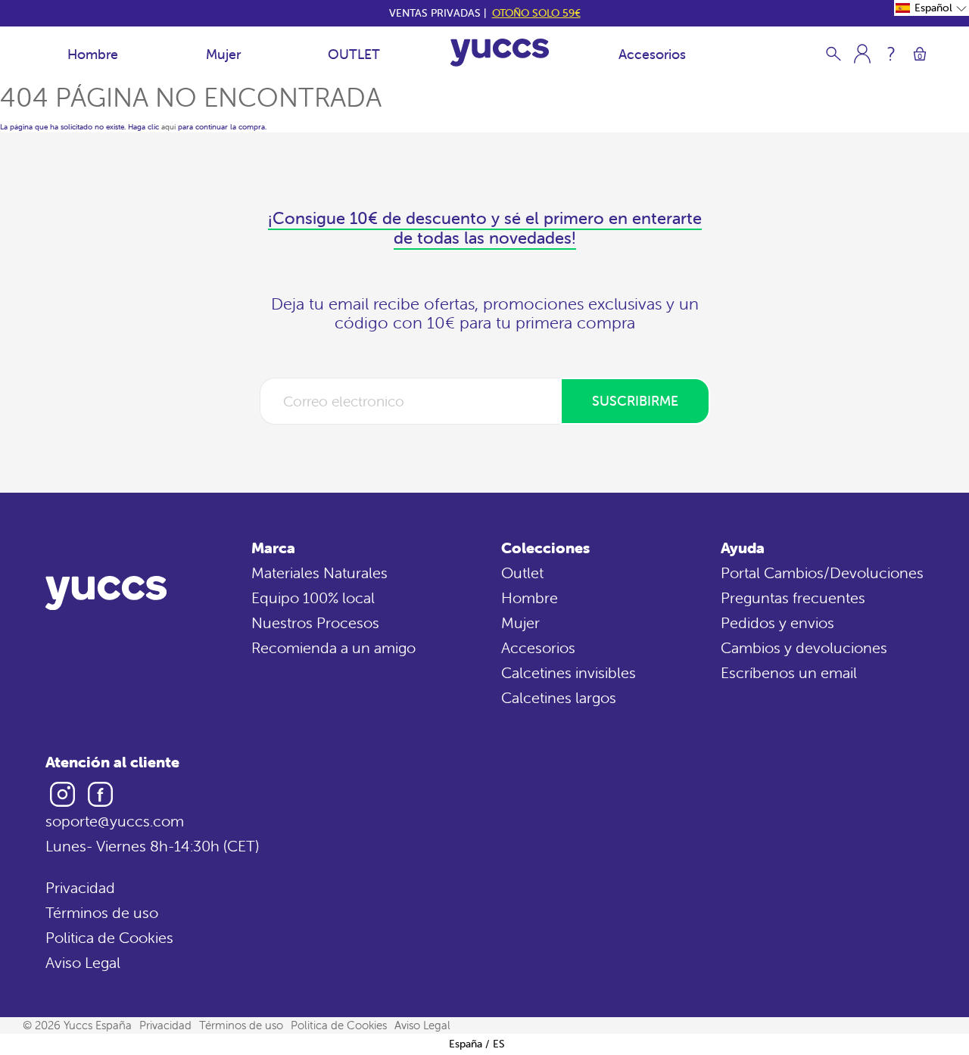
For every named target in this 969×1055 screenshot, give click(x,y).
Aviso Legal (82, 962)
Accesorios (652, 54)
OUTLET (354, 54)
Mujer (223, 54)
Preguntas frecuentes (793, 597)
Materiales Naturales (319, 572)
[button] (931, 8)
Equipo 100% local (313, 597)
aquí (168, 127)
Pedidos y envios (777, 622)
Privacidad (80, 887)
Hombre (92, 54)
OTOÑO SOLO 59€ (536, 13)
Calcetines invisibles (568, 672)
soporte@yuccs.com (114, 820)
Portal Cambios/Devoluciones (822, 572)
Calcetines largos (558, 697)
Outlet (522, 572)
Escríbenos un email (789, 672)
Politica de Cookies (109, 937)
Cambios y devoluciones (804, 647)
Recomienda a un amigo (333, 647)
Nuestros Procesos (315, 622)
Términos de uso (101, 912)
